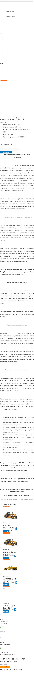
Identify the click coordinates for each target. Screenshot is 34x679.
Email (1, 664)
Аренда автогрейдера (7, 165)
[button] (17, 34)
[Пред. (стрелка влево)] (3, 339)
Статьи (5, 26)
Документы (6, 28)
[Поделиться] (29, 1)
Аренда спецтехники (8, 22)
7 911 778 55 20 (7, 9)
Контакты (5, 30)
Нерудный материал (8, 24)
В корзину (6, 152)
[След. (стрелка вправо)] (31, 339)
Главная (5, 20)
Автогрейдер (8, 117)
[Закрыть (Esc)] (32, 1)
